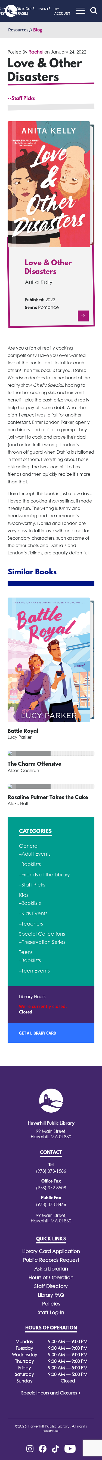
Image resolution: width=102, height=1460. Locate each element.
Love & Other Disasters (48, 267)
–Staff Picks (32, 885)
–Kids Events (33, 913)
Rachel (36, 52)
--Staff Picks (21, 99)
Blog (37, 30)
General (29, 846)
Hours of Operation (51, 1277)
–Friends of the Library (44, 874)
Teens (26, 952)
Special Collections (42, 934)
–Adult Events (35, 854)
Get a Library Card (37, 1033)
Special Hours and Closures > (51, 1393)
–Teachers (31, 924)
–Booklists (30, 864)
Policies (51, 1304)
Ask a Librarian (51, 1269)
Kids (23, 895)
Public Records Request (51, 1260)
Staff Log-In (51, 1312)
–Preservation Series (42, 942)
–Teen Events (34, 971)
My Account (62, 11)
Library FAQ (51, 1295)
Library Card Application (51, 1251)
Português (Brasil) (24, 11)
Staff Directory (51, 1286)
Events (44, 8)
